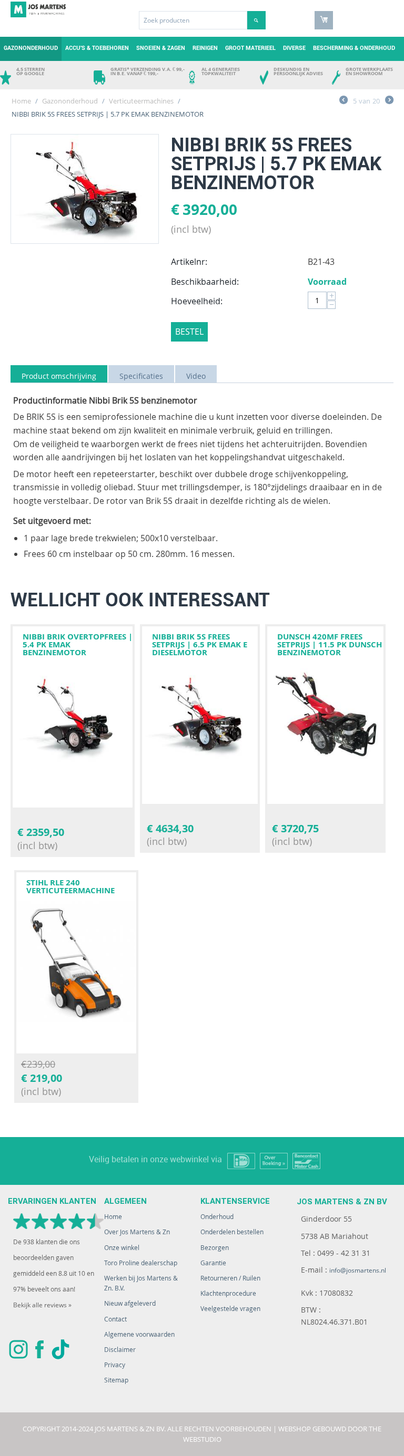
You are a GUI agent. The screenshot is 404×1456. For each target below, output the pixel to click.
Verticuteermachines (141, 101)
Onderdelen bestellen (232, 1231)
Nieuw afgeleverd (130, 1303)
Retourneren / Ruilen (230, 1278)
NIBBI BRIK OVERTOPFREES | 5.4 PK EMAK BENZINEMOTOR (78, 644)
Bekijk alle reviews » (42, 1304)
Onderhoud (217, 1216)
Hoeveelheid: (197, 301)
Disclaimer (120, 1349)
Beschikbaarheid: (205, 281)
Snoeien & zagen (160, 48)
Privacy (114, 1364)
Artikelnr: (189, 261)
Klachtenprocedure (228, 1293)
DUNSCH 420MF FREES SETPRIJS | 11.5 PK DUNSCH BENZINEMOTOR (329, 644)
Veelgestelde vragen (230, 1308)
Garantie (213, 1262)
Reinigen (205, 48)
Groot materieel (250, 48)
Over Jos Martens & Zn (137, 1231)
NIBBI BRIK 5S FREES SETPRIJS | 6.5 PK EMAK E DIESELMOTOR (199, 644)
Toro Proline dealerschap (140, 1262)
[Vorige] (343, 101)
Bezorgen (214, 1247)
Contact (115, 1319)
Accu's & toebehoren (97, 48)
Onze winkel (121, 1247)
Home (21, 101)
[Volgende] (389, 101)
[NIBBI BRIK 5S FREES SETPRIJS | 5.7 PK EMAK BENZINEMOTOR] (84, 189)
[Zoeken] (256, 20)
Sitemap (116, 1380)
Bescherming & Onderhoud (354, 48)
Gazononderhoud (31, 48)
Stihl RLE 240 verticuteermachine (70, 886)
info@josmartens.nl (357, 1270)
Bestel (189, 331)
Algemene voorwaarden (139, 1334)
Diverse (294, 48)
